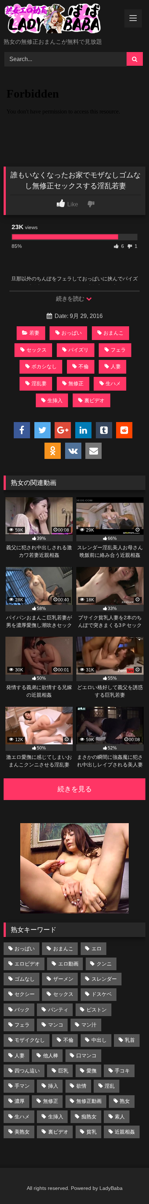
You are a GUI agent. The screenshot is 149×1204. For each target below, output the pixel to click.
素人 (120, 1116)
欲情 (81, 1086)
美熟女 (22, 1132)
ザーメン (63, 979)
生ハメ (113, 383)
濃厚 (19, 1101)
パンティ (58, 1009)
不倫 (83, 366)
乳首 (130, 1040)
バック (22, 1009)
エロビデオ (27, 964)
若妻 (34, 333)
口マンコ (86, 1055)
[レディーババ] (61, 20)
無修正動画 (89, 1101)
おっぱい (71, 333)
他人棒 (50, 1055)
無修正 (76, 383)
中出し (99, 1040)
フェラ (118, 350)
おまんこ (113, 333)
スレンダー (104, 979)
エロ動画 (68, 964)
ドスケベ (101, 994)
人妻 (116, 366)
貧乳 (91, 1132)
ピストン (96, 1009)
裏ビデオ (94, 400)
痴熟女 (89, 1116)
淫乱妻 (39, 383)
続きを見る (75, 789)
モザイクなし (29, 1040)
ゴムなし (24, 979)
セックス (36, 350)
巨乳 (63, 1071)
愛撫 (91, 1071)
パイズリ (78, 350)
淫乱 (110, 1086)
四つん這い (27, 1071)
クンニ (104, 964)
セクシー (24, 994)
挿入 (53, 1086)
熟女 (125, 1101)
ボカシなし (44, 366)
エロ (96, 948)
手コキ (122, 1071)
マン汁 (89, 1025)
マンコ (55, 1025)
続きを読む (70, 299)
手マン (22, 1086)
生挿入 (55, 400)
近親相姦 (125, 1132)
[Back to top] (127, 1182)
